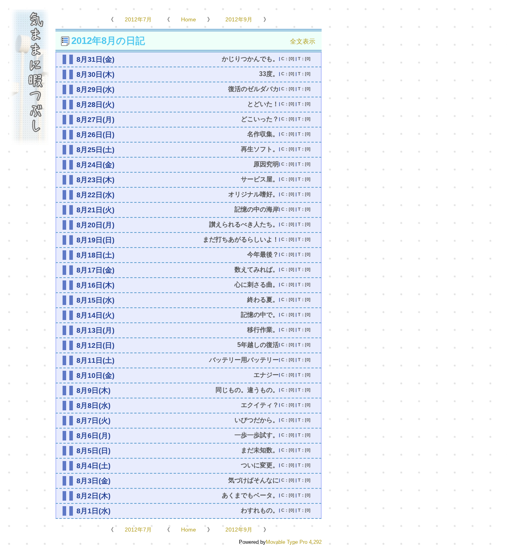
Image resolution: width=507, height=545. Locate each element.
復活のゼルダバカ (253, 89)
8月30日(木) (95, 74)
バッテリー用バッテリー (244, 359)
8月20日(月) (95, 225)
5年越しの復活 (258, 344)
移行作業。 (263, 329)
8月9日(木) (93, 390)
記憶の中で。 (260, 314)
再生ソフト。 (260, 149)
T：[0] (304, 58)
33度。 (269, 74)
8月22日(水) (95, 195)
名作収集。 (263, 134)
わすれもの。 (260, 510)
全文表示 (302, 41)
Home (188, 19)
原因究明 (266, 164)
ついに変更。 (260, 465)
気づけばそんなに (253, 480)
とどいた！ (263, 104)
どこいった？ (260, 119)
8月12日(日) (95, 345)
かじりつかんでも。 (250, 58)
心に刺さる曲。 (256, 284)
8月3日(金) (93, 481)
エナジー (266, 375)
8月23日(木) (95, 180)
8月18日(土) (95, 255)
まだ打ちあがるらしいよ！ (241, 239)
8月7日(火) (93, 421)
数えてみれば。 (256, 269)
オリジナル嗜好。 (253, 194)
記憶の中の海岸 (256, 209)
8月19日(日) (95, 240)
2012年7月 (138, 19)
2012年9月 (238, 19)
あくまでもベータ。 (250, 495)
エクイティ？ (260, 405)
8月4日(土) (93, 466)
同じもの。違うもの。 (247, 390)
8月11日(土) (95, 360)
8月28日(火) (95, 105)
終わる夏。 (263, 299)
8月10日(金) (95, 375)
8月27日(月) (95, 120)
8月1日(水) (93, 511)
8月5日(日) (93, 451)
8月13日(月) (95, 330)
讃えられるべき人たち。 (244, 224)
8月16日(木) (95, 285)
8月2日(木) (93, 496)
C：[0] (287, 58)
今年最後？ (263, 254)
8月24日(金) (95, 165)
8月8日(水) (93, 406)
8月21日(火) (95, 210)
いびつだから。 (256, 420)
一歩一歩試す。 (256, 435)
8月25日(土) (95, 150)
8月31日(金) (95, 59)
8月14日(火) (95, 315)
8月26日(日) (95, 135)
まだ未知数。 (260, 450)
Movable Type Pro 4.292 (294, 542)
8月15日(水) (95, 300)
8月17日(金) (95, 270)
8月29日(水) (95, 89)
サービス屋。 (260, 179)
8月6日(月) (93, 436)
